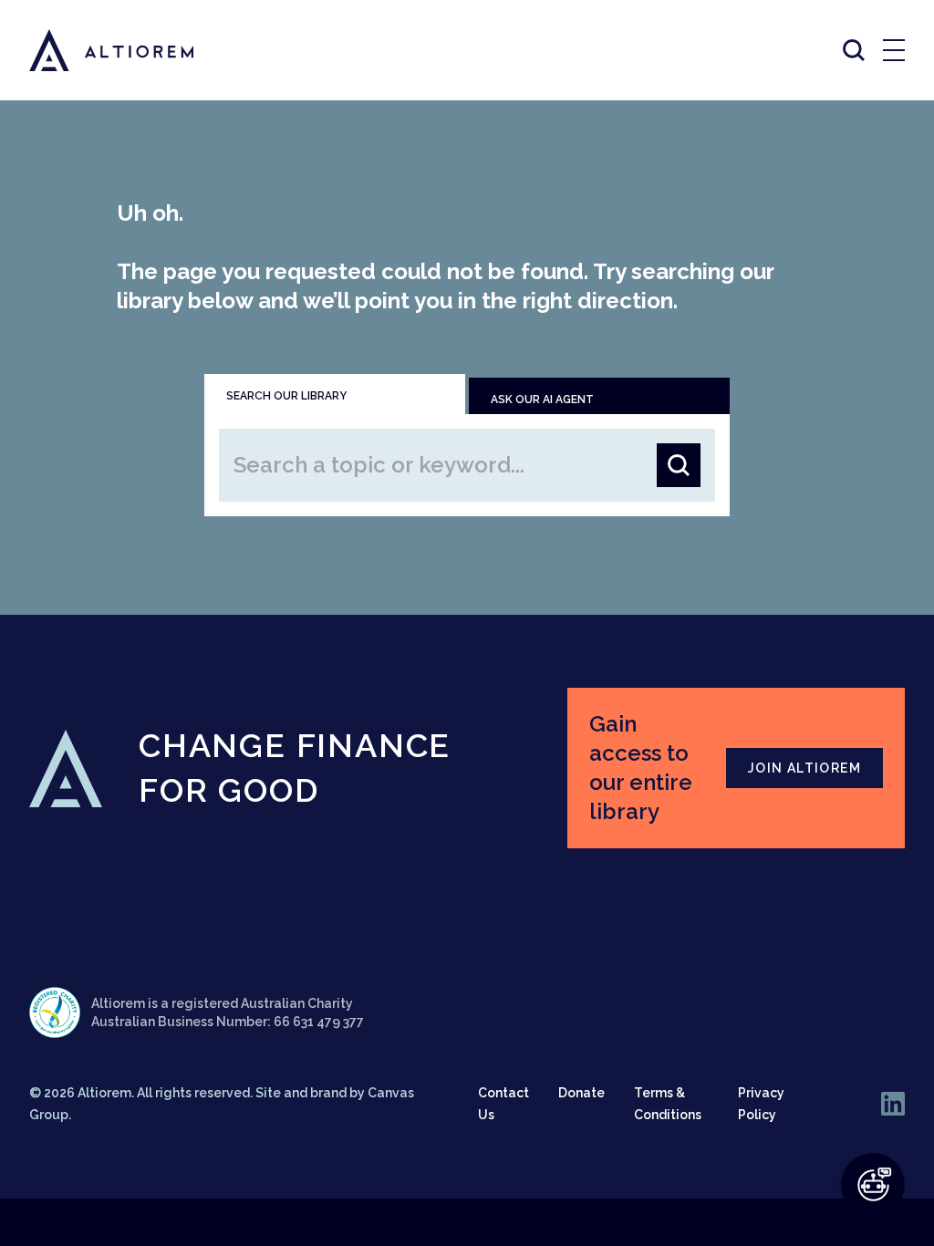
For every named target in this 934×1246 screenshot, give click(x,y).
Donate (581, 1092)
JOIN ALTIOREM (804, 768)
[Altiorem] (95, 50)
